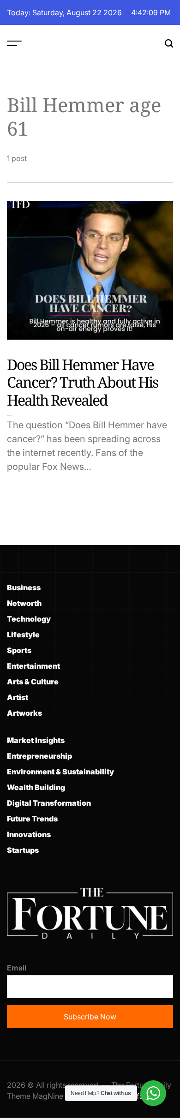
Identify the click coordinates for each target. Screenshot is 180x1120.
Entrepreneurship (39, 756)
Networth (24, 603)
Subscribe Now (90, 1016)
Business (24, 587)
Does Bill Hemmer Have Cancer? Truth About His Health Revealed (82, 382)
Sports (19, 650)
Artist (17, 697)
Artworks (24, 713)
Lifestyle (23, 634)
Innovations (29, 834)
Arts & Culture (33, 681)
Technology (29, 618)
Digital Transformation (49, 803)
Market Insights (36, 740)
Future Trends (32, 818)
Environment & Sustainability (60, 771)
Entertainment (33, 666)
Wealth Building (36, 787)
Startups (23, 850)
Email (16, 967)
